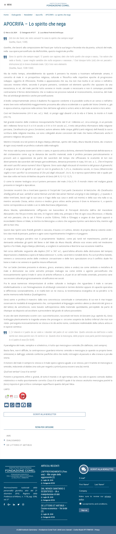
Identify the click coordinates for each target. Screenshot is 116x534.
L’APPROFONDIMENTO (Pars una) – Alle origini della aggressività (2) (54, 474)
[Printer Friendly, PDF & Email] (11, 396)
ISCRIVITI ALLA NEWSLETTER (44, 414)
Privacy (97, 530)
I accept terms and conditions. (95, 504)
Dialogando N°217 (29, 32)
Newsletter (28, 15)
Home (6, 15)
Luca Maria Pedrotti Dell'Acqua (51, 32)
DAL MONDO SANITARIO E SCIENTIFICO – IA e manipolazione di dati (53, 491)
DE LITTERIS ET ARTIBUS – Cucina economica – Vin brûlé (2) (54, 508)
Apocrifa (39, 15)
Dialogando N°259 (49, 483)
